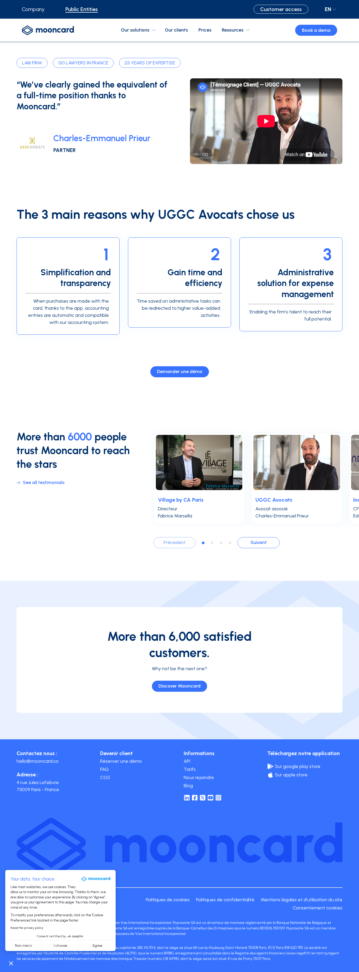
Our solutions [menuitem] (135, 30)
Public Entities (81, 9)
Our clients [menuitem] (176, 30)
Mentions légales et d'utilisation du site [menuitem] (301, 900)
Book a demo (316, 30)
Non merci (23, 945)
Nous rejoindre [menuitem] (199, 777)
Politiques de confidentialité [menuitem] (225, 900)
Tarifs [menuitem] (190, 769)
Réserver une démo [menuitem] (121, 761)
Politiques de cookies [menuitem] (168, 900)
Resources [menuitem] (232, 30)
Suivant (258, 542)
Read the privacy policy (27, 928)
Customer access (281, 9)
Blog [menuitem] (188, 785)
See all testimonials (43, 482)
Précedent (174, 542)
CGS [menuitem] (105, 777)
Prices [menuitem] (204, 30)
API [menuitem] (187, 761)
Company (33, 9)
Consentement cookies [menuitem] (317, 908)
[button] (11, 963)
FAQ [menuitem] (104, 769)
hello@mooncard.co (38, 761)
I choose (60, 945)
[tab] (203, 543)
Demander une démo (179, 371)
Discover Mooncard (179, 686)
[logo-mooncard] (48, 30)
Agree (97, 945)
